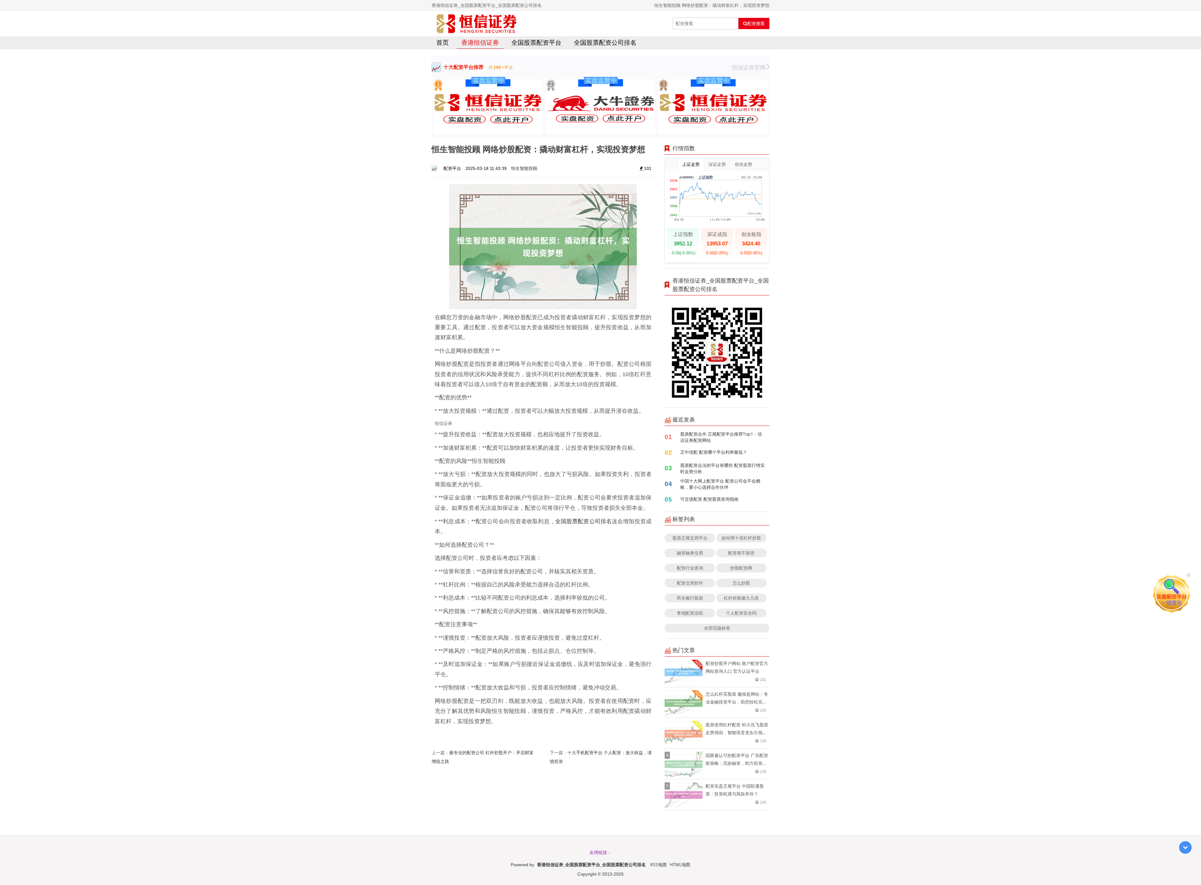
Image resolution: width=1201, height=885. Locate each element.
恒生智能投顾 (524, 168)
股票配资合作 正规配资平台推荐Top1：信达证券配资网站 (721, 437)
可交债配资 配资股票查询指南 (709, 499)
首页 (442, 42)
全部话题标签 (717, 628)
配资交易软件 (690, 583)
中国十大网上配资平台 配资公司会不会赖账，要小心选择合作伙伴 (720, 484)
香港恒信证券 (480, 42)
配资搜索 (756, 23)
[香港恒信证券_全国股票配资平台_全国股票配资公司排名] (477, 23)
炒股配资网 (741, 568)
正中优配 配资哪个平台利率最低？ (713, 452)
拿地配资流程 (690, 613)
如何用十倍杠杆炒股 (741, 538)
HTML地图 (680, 864)
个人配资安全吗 (741, 613)
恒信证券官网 (749, 67)
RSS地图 (658, 864)
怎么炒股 (741, 583)
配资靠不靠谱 (741, 553)
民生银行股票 (690, 598)
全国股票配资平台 (536, 42)
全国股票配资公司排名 (605, 42)
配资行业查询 (690, 568)
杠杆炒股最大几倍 (741, 598)
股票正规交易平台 (689, 538)
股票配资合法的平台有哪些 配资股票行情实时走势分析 (722, 468)
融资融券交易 (690, 553)
